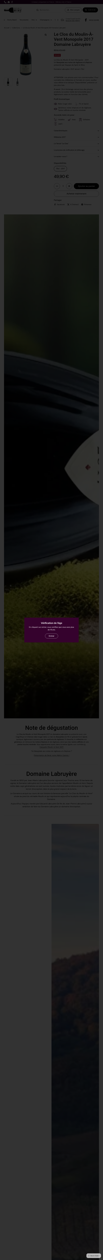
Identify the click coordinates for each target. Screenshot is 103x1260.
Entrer (51, 636)
